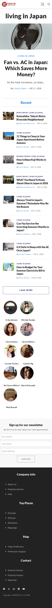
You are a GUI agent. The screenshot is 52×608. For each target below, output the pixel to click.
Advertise (12, 580)
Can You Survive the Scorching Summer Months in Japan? (33, 227)
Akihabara (12, 523)
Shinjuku (12, 513)
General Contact (15, 570)
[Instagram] (14, 589)
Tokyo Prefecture (16, 546)
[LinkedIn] (19, 589)
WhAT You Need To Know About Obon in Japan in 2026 (32, 181)
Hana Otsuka (24, 147)
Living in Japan (26, 56)
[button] (42, 4)
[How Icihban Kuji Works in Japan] (8, 159)
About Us (12, 484)
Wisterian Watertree (27, 123)
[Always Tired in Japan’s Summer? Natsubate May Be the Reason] (8, 200)
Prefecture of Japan (17, 551)
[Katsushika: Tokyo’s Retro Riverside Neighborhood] (8, 116)
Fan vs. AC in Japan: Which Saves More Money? (26, 68)
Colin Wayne (24, 167)
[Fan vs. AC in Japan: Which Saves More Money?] (26, 48)
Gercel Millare (24, 234)
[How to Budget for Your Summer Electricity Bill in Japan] (8, 267)
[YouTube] (24, 589)
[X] (9, 589)
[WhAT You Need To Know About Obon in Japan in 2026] (8, 180)
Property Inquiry (15, 575)
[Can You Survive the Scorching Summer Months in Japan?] (8, 223)
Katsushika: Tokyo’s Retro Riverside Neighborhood (31, 118)
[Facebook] (4, 589)
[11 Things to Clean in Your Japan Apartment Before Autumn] (8, 136)
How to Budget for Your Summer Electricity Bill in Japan (31, 270)
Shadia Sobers (20, 88)
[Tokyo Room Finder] (9, 4)
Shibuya (11, 518)
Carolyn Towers (25, 254)
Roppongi (12, 527)
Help (10, 494)
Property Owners (16, 489)
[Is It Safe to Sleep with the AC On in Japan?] (8, 247)
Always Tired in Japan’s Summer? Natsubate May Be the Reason (33, 203)
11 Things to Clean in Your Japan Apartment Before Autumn (31, 140)
